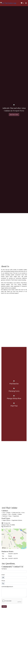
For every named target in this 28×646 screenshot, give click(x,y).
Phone (3, 580)
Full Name (4, 568)
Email (3, 574)
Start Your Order (14, 114)
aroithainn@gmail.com (7, 586)
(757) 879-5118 (7, 526)
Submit (4, 606)
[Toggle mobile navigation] (26, 3)
